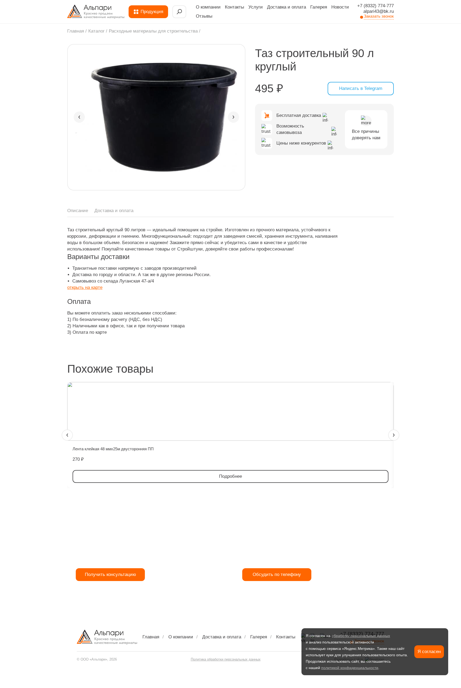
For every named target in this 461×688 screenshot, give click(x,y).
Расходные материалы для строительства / (154, 31)
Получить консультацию (110, 574)
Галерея (318, 7)
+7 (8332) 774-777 (375, 5)
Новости (340, 7)
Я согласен (429, 651)
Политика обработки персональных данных (226, 659)
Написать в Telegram (360, 88)
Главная (150, 636)
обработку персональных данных (361, 636)
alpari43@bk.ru (378, 11)
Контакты (234, 7)
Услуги (255, 7)
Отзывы (204, 16)
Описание (77, 210)
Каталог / (97, 31)
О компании (208, 7)
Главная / (77, 31)
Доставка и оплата (286, 7)
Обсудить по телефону (277, 574)
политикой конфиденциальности (349, 668)
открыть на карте (84, 287)
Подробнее (230, 476)
